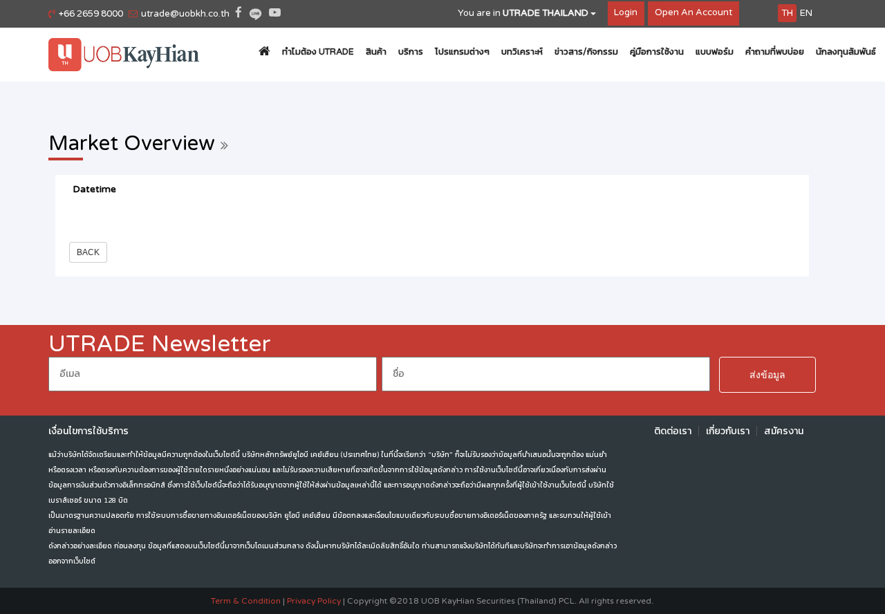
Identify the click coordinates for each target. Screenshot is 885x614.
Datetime (94, 189)
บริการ (410, 51)
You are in (523, 13)
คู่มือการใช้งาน (657, 51)
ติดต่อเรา (672, 431)
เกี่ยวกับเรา (727, 431)
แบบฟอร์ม (715, 51)
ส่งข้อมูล (767, 374)
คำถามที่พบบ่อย (774, 51)
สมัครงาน (783, 431)
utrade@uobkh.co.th (185, 13)
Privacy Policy (314, 601)
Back (88, 252)
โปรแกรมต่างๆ (462, 51)
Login (625, 12)
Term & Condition (246, 601)
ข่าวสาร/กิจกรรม (586, 51)
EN (806, 13)
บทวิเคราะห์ (522, 51)
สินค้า (376, 51)
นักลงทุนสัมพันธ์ (846, 51)
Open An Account (693, 12)
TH (787, 13)
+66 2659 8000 (91, 13)
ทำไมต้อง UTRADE (318, 51)
